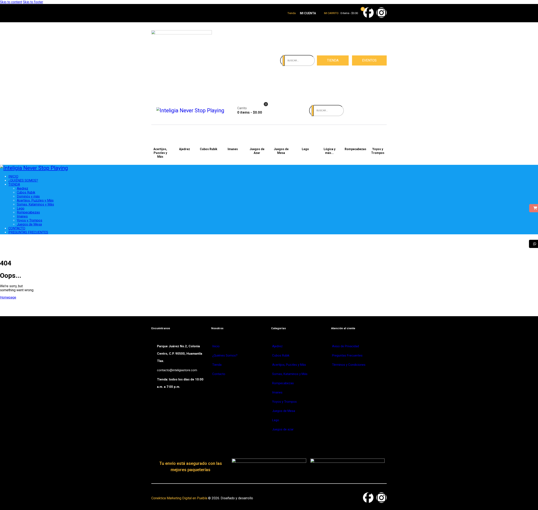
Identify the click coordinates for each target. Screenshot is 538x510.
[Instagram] (381, 12)
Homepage (8, 297)
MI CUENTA (308, 13)
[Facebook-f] (368, 12)
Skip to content (11, 2)
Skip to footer (33, 2)
